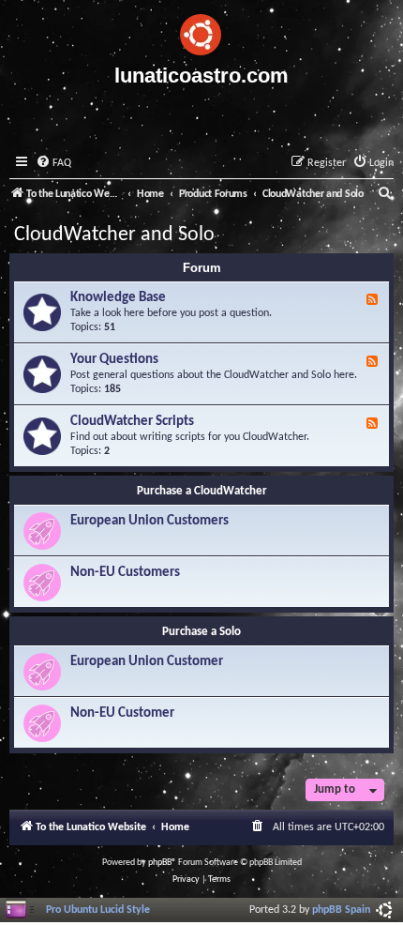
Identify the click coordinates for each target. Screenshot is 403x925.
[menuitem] (53, 163)
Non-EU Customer (122, 713)
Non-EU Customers (125, 573)
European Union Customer (146, 662)
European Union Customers (149, 521)
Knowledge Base (118, 298)
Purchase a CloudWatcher (202, 491)
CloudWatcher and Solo (114, 235)
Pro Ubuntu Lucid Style (98, 910)
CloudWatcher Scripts (132, 422)
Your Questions (114, 360)
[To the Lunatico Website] (201, 32)
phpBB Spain (341, 910)
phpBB (160, 862)
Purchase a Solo (201, 632)
